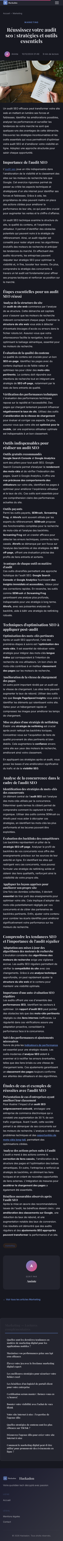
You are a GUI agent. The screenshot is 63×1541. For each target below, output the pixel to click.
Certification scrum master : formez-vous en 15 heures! (30, 1395)
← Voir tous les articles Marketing (22, 1299)
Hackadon (26, 1478)
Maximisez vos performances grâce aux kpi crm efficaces (30, 1355)
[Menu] (57, 2)
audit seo (10, 169)
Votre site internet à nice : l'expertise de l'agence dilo (28, 1416)
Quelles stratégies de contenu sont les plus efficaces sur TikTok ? (29, 1426)
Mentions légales (11, 1516)
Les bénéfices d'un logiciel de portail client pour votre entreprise (29, 1385)
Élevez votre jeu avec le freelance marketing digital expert (30, 1365)
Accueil (6, 13)
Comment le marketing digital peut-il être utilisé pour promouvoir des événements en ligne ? (30, 1448)
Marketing (17, 13)
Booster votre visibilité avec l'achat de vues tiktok (30, 1406)
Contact (7, 1521)
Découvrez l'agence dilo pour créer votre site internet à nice (31, 1436)
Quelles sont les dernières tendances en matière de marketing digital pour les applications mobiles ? (28, 1343)
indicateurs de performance (41, 1045)
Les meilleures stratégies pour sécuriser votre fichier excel (31, 1375)
